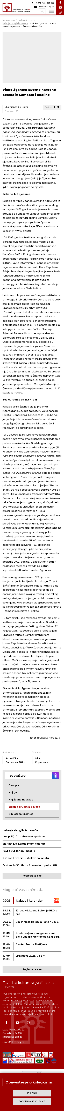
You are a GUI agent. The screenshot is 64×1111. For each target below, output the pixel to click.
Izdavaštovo (25, 20)
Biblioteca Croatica (21, 814)
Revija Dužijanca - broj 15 (19, 851)
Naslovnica (9, 20)
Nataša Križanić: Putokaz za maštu (26, 858)
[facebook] (8, 1023)
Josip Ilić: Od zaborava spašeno (24, 836)
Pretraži (42, 11)
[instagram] (29, 1023)
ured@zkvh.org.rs (13, 1042)
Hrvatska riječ (45, 738)
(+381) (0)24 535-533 (44, 3)
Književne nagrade (21, 799)
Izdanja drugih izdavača (15, 23)
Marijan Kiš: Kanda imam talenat (24, 844)
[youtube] (18, 1023)
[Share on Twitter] (58, 107)
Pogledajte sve (32, 876)
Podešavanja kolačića (32, 1102)
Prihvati (32, 1093)
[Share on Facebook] (54, 107)
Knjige (13, 792)
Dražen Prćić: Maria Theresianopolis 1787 (30, 865)
